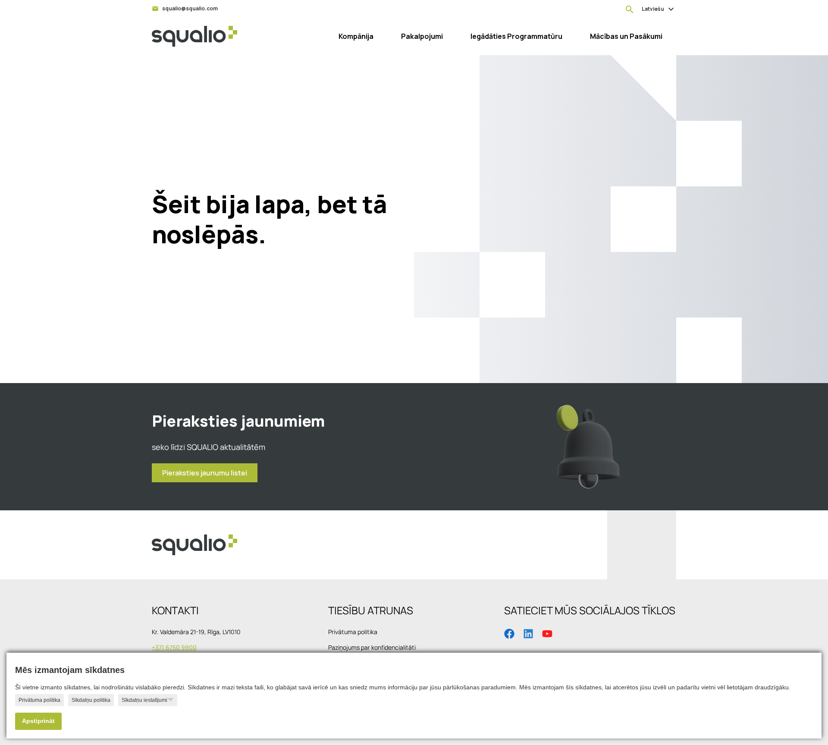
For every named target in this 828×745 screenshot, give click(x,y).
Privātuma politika (39, 700)
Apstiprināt (38, 721)
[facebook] (509, 633)
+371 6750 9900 (174, 647)
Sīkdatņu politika (91, 700)
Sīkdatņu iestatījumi (144, 700)
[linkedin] (528, 633)
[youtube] (547, 633)
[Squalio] (194, 36)
